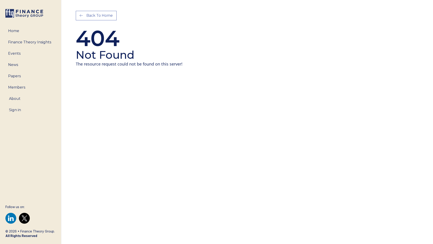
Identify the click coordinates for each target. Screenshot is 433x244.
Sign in (15, 110)
